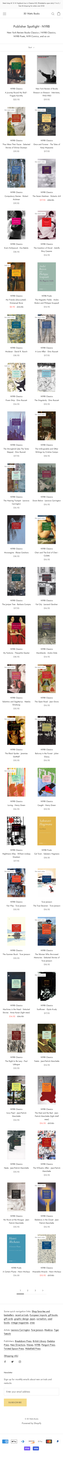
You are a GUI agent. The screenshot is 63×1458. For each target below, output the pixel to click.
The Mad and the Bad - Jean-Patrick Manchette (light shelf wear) (47, 1116)
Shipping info (11, 1355)
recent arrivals (21, 1315)
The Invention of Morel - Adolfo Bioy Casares (47, 250)
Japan (32, 1318)
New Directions (17, 1344)
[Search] (53, 13)
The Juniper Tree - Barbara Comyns (16, 604)
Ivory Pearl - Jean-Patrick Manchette (16, 1114)
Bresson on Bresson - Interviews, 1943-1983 (46, 94)
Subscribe (15, 1402)
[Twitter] (12, 1361)
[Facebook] (5, 1361)
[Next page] (43, 1290)
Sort (30, 47)
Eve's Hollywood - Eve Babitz (16, 248)
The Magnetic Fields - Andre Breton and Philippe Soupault (47, 301)
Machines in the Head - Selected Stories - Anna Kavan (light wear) (16, 1011)
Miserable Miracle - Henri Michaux (46, 1271)
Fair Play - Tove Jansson (16, 905)
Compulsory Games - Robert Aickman (16, 198)
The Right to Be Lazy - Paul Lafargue (16, 1063)
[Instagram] (20, 1361)
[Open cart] (58, 13)
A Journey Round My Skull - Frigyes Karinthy (16, 94)
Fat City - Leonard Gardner (47, 604)
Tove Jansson (37, 1330)
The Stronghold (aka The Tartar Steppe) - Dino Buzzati (16, 450)
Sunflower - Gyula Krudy (47, 1009)
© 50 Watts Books (31, 1419)
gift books (53, 1315)
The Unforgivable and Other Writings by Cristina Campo (46, 450)
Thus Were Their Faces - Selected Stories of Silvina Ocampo (16, 146)
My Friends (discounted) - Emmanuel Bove (16, 301)
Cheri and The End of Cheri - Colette (47, 554)
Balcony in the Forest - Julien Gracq (46, 755)
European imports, (38, 1315)
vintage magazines (20, 1322)
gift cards (8, 1318)
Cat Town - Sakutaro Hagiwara (46, 853)
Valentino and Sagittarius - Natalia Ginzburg (16, 703)
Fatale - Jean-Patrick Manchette (46, 1061)
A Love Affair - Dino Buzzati (46, 351)
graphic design (21, 1318)
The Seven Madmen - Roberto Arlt (47, 196)
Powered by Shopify (31, 1423)
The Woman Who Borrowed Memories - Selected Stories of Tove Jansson (46, 957)
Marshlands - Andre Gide (46, 652)
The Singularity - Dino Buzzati (47, 400)
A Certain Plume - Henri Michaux (16, 1271)
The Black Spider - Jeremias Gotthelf (16, 755)
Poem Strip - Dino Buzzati (16, 400)
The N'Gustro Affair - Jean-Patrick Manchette (46, 1169)
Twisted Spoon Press (14, 1348)
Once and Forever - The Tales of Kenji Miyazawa (46, 146)
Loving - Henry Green (16, 805)
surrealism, (42, 1318)
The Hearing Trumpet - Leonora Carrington (16, 502)
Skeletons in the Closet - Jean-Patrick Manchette (47, 1221)
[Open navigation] (4, 13)
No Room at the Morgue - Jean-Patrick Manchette (16, 1221)
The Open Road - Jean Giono (47, 701)
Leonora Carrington (20, 1330)
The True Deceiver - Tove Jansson (46, 905)
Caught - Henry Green (47, 805)
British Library (39, 1341)
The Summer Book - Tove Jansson (16, 954)
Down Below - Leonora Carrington (47, 500)
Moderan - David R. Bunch (16, 351)
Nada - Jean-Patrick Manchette (16, 1167)
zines (32, 1322)
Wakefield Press (33, 1348)
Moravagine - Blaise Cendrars (16, 552)
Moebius (48, 1330)
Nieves (30, 1344)
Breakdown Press (23, 1341)
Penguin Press (48, 1344)
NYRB (37, 1344)
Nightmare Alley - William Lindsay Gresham (16, 855)
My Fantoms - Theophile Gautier (16, 652)
